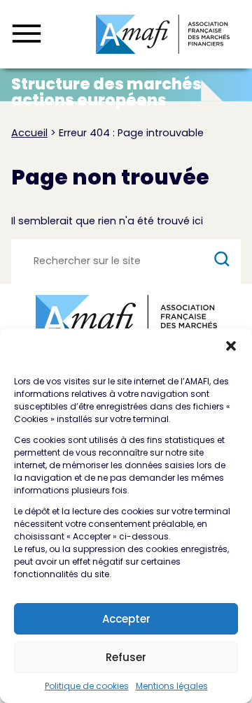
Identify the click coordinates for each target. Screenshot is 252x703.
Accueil (29, 133)
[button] (231, 346)
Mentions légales (172, 686)
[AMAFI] (163, 34)
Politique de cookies (87, 686)
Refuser (126, 657)
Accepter (126, 618)
